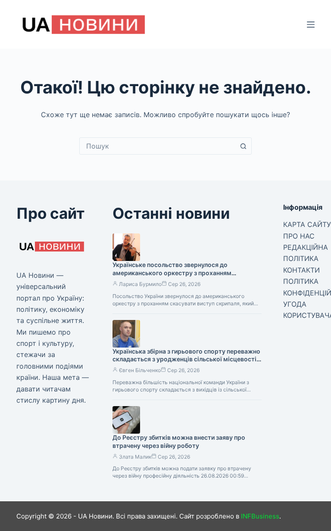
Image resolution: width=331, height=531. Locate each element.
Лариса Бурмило (140, 284)
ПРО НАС (299, 236)
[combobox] (157, 146)
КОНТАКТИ (301, 270)
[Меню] (311, 24)
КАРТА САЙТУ (307, 224)
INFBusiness (260, 516)
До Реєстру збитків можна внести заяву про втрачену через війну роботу (178, 441)
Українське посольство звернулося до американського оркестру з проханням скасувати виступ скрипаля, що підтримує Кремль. (176, 277)
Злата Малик (135, 456)
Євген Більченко (140, 370)
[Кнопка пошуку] (243, 146)
